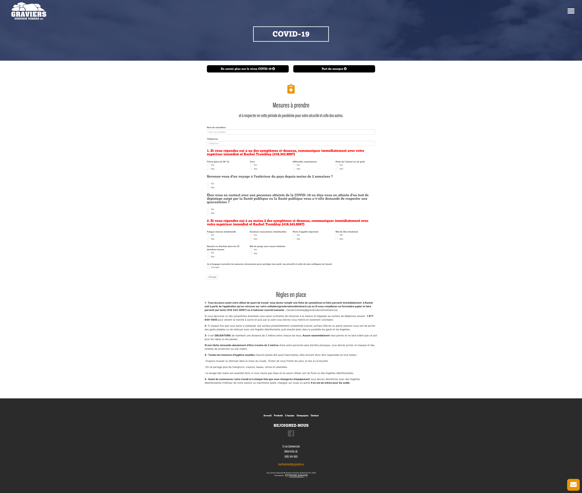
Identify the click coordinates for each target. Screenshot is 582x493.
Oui (212, 165)
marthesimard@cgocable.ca (291, 464)
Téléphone (212, 139)
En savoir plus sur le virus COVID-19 (246, 69)
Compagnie (302, 415)
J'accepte (214, 267)
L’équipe (289, 415)
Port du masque (333, 69)
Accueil (267, 415)
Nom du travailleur (216, 127)
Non (212, 169)
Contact (315, 415)
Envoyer (213, 277)
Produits (278, 415)
